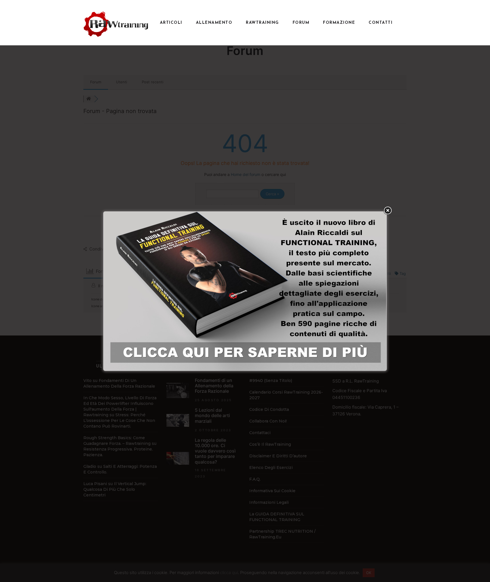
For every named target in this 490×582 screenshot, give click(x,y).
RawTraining (262, 23)
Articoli (171, 23)
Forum (301, 23)
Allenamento (214, 23)
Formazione (339, 23)
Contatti (380, 23)
